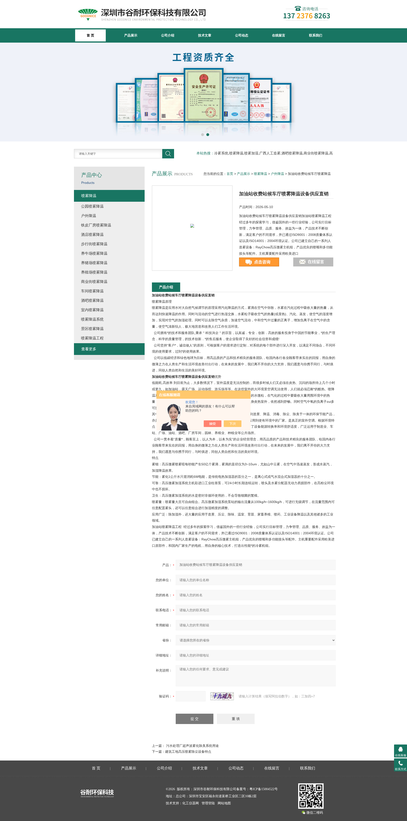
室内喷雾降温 (92, 310)
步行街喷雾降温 (94, 244)
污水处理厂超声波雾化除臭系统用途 (192, 746)
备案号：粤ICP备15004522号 (257, 789)
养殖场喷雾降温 (94, 272)
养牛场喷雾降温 (94, 253)
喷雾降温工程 (92, 338)
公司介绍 (167, 35)
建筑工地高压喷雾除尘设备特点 (188, 751)
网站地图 (224, 803)
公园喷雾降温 (92, 206)
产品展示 (130, 35)
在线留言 (278, 35)
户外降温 (277, 174)
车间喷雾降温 (92, 291)
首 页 (96, 768)
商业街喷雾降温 (94, 282)
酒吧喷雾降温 (92, 300)
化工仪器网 (190, 803)
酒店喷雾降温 (92, 235)
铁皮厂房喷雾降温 (96, 225)
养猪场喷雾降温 (94, 263)
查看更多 (88, 349)
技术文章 (204, 35)
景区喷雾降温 (92, 329)
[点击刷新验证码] (222, 696)
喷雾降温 (260, 174)
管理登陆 (208, 803)
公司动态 (241, 35)
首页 (230, 174)
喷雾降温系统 (92, 319)
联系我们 (315, 35)
